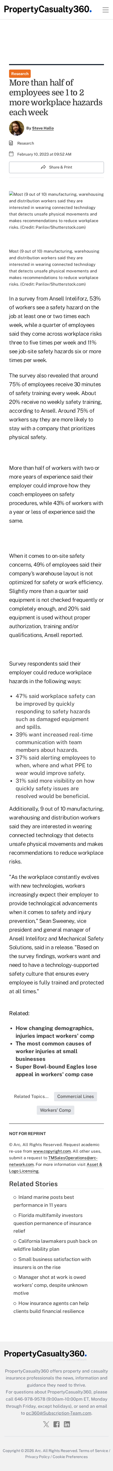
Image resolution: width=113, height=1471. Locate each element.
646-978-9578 (30, 1399)
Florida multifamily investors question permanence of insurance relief (52, 1223)
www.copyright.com (52, 1151)
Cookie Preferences (70, 1457)
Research (20, 73)
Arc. (38, 1450)
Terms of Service (93, 1450)
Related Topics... (31, 1096)
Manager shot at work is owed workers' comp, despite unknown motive (50, 1285)
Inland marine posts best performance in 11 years (43, 1201)
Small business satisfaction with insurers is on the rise (52, 1263)
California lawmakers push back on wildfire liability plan (55, 1245)
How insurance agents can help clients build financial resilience (51, 1307)
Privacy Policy (37, 1457)
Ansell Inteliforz (68, 298)
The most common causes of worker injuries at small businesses (53, 1051)
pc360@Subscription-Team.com (58, 1413)
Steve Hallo (43, 128)
